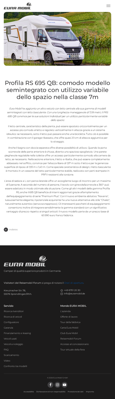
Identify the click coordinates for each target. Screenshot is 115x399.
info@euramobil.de (74, 293)
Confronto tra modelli (15, 366)
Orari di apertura (73, 282)
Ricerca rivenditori (14, 311)
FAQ (6, 349)
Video (7, 360)
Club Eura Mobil (69, 333)
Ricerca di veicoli (13, 316)
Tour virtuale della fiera (72, 349)
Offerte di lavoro (69, 316)
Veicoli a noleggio (13, 344)
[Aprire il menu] (108, 6)
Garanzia (8, 327)
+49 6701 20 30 (72, 290)
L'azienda (65, 311)
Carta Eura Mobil (69, 327)
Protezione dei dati (75, 392)
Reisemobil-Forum (70, 338)
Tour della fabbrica (70, 322)
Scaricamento (11, 355)
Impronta (90, 392)
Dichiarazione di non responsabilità (50, 392)
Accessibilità (29, 392)
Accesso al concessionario (74, 344)
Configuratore (11, 322)
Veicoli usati (10, 338)
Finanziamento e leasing (17, 333)
